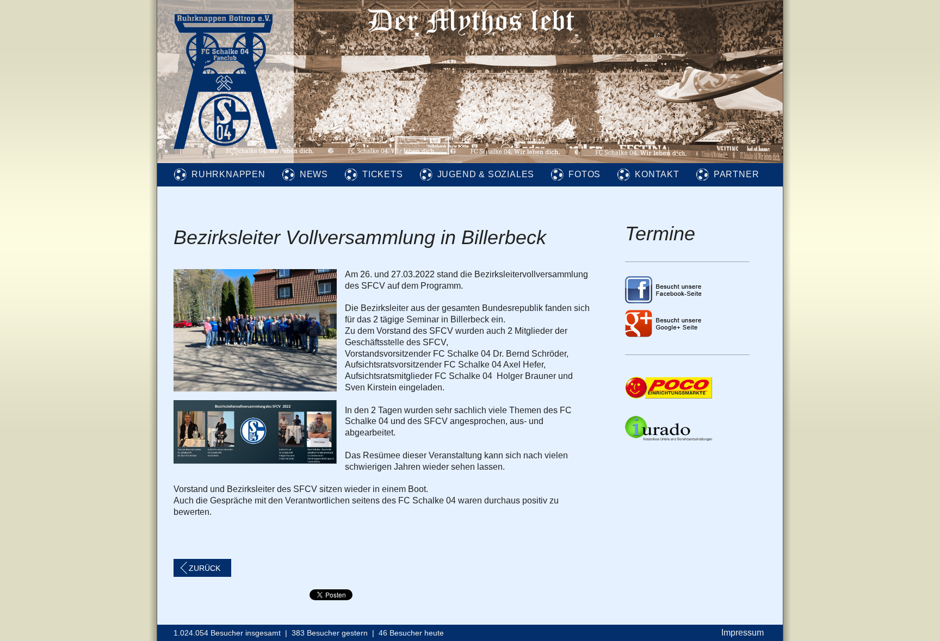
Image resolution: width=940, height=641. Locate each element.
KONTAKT (657, 174)
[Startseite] (225, 160)
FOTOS (584, 174)
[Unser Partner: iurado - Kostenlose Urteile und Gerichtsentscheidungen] (668, 438)
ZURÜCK (204, 568)
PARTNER (736, 174)
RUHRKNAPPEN (228, 174)
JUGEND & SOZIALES (486, 174)
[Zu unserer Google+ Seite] (664, 334)
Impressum (742, 632)
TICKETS (382, 174)
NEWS (314, 174)
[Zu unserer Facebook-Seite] (664, 300)
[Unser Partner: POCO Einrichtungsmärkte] (668, 395)
